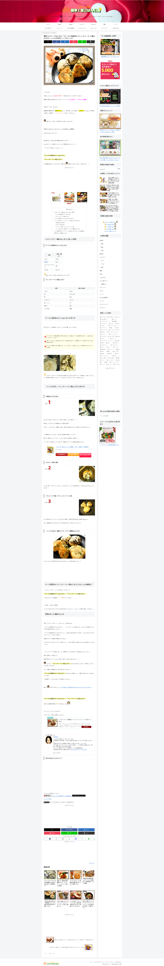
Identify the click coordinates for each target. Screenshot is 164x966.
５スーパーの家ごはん (110, 222)
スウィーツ (102, 287)
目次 (67, 209)
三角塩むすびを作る (60, 222)
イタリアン (102, 257)
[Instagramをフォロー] (57, 752)
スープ (101, 294)
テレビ (65, 802)
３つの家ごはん (110, 229)
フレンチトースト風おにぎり (62, 216)
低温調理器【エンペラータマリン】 (110, 56)
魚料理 (101, 254)
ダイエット (102, 307)
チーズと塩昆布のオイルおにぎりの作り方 (64, 218)
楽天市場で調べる (61, 454)
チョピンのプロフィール (99, 962)
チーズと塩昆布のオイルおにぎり (63, 214)
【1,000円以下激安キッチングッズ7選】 (109, 106)
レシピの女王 (53, 802)
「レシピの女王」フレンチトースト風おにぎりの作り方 (67, 220)
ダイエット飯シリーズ (110, 231)
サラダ (101, 291)
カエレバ (60, 449)
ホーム (91, 962)
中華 (101, 274)
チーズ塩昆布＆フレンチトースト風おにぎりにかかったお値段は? (69, 231)
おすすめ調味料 (104, 297)
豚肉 (102, 247)
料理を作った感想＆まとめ (60, 233)
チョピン (55, 737)
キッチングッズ (104, 304)
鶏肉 (102, 243)
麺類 (101, 270)
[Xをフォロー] (56, 752)
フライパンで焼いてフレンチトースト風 (64, 226)
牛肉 (102, 250)
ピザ (102, 260)
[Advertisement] (69, 178)
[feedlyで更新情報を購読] (59, 752)
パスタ (102, 264)
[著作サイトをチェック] (54, 752)
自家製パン (104, 284)
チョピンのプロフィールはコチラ (78, 749)
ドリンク (102, 301)
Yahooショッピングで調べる (85, 455)
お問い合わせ (118, 962)
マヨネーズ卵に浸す (60, 224)
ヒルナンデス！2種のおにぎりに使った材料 (64, 212)
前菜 (102, 267)
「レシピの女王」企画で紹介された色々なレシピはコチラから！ (75, 687)
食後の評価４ (71, 802)
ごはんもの (47, 802)
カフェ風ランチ (104, 280)
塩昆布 (46, 262)
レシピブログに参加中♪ (48, 798)
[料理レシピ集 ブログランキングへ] (47, 796)
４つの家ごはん (110, 226)
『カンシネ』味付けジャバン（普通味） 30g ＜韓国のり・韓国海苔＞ (72, 446)
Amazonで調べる (73, 454)
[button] (91, 41)
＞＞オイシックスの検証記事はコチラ (109, 444)
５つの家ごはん (110, 224)
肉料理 (101, 240)
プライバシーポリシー (109, 962)
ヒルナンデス (60, 802)
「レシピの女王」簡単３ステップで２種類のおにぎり (67, 228)
